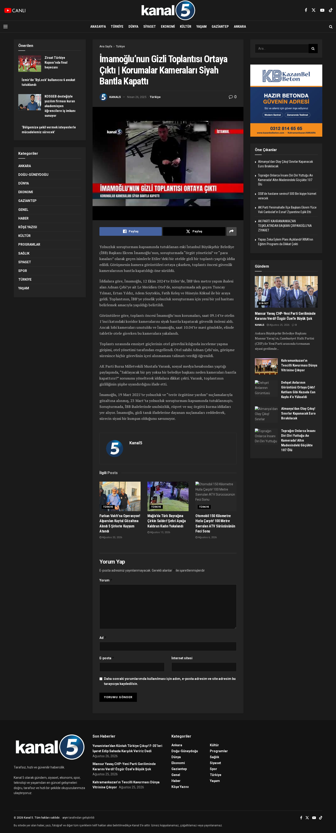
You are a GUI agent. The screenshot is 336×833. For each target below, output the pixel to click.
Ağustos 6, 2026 (207, 537)
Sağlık (23, 253)
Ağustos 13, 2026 (159, 532)
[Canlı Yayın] (14, 10)
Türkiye (117, 26)
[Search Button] (331, 26)
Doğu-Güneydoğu (33, 174)
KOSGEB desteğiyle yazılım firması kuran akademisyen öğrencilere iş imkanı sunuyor (60, 106)
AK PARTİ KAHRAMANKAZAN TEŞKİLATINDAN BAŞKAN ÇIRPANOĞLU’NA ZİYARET (285, 225)
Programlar (29, 244)
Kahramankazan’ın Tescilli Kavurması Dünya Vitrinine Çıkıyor (299, 365)
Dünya (133, 26)
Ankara (240, 26)
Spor (22, 271)
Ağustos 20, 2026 (111, 537)
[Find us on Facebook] (306, 10)
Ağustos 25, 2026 (279, 324)
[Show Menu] (5, 26)
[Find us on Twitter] (314, 10)
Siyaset (149, 26)
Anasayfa (98, 26)
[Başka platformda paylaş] (232, 231)
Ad (103, 637)
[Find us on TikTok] (331, 10)
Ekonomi (168, 26)
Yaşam (201, 26)
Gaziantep (220, 26)
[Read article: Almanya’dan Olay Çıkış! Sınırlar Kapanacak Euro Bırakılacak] (266, 414)
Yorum (105, 580)
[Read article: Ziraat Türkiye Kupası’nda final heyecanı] (29, 63)
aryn (65, 817)
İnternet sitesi (181, 658)
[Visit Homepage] (168, 10)
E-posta (106, 658)
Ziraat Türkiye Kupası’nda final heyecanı (56, 62)
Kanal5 (115, 97)
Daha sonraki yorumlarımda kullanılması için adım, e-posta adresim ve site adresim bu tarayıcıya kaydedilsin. (170, 681)
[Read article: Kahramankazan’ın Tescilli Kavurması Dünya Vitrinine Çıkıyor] (266, 366)
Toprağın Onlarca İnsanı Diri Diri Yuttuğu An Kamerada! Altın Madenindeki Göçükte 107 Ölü (285, 180)
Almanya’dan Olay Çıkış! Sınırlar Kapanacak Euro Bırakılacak (298, 413)
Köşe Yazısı (27, 227)
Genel (23, 210)
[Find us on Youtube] (322, 10)
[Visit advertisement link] (286, 101)
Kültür (185, 26)
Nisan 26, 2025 (136, 97)
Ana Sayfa (105, 46)
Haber (23, 218)
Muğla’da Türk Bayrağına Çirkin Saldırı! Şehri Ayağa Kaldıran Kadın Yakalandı (166, 521)
